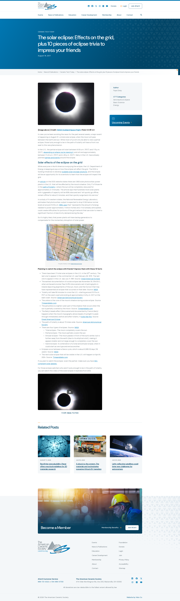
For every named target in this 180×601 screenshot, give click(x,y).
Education (72, 15)
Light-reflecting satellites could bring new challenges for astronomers (125, 466)
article (43, 181)
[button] (141, 15)
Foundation (123, 543)
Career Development (89, 15)
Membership (106, 15)
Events (40, 15)
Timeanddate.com (49, 303)
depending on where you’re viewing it (58, 152)
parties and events (52, 157)
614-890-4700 (57, 582)
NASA (96, 289)
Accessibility (123, 564)
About (119, 15)
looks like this (86, 316)
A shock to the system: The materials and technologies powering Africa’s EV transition (88, 466)
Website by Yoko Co (134, 597)
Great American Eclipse (76, 263)
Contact (130, 15)
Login (125, 6)
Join (120, 555)
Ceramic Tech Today (67, 72)
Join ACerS (135, 6)
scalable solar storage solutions (74, 172)
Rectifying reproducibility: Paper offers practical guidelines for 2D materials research (53, 466)
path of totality (49, 187)
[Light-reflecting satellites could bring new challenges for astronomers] (126, 446)
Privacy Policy (124, 560)
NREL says (63, 205)
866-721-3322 (43, 582)
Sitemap (122, 568)
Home (40, 72)
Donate (113, 6)
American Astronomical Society (70, 298)
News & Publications (55, 15)
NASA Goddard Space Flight (69, 130)
